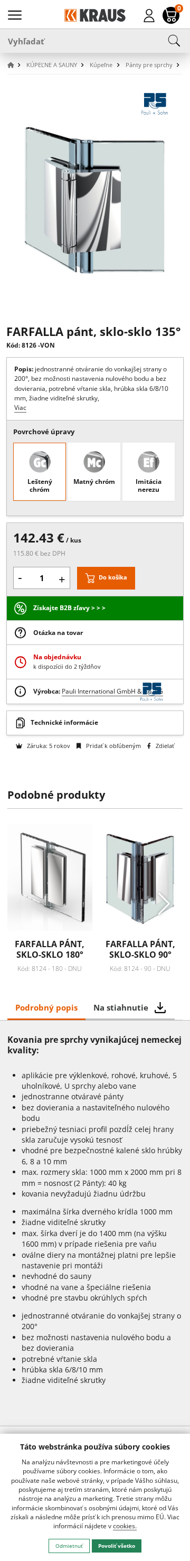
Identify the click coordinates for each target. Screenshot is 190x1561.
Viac (20, 407)
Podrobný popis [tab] (46, 1007)
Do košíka (113, 577)
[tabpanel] (95, 1223)
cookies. (125, 1526)
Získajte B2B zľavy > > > (69, 607)
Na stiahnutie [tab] (120, 1007)
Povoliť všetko (116, 1545)
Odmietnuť (69, 1545)
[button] (15, 65)
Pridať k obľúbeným (112, 746)
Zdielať (164, 746)
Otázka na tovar (58, 632)
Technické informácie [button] (64, 722)
